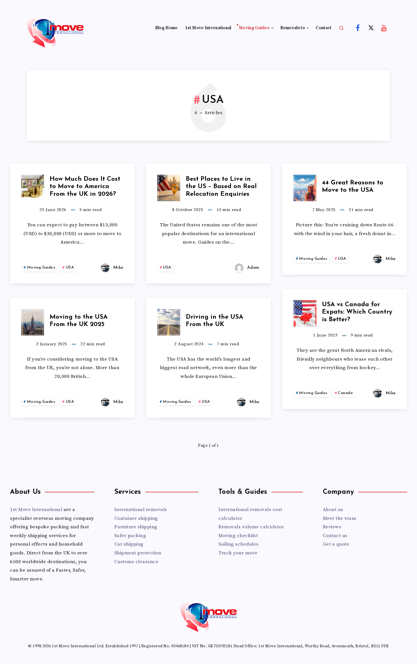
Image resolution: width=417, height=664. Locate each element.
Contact (323, 28)
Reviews (332, 527)
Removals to (292, 28)
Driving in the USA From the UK (214, 321)
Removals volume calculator (251, 527)
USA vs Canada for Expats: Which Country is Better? (357, 312)
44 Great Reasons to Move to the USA (352, 186)
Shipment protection (137, 553)
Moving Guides (254, 28)
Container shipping (136, 518)
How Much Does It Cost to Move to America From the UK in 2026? (85, 186)
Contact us (335, 536)
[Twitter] (371, 27)
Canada (345, 393)
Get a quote (336, 544)
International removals (140, 509)
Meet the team (339, 518)
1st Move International (208, 28)
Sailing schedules (238, 544)
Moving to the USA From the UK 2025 (79, 321)
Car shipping (129, 544)
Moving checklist (238, 536)
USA (70, 267)
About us (333, 509)
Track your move (238, 553)
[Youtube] (384, 27)
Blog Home (166, 28)
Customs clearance (136, 562)
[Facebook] (357, 27)
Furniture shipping (135, 527)
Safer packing (130, 536)
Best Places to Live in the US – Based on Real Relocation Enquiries (221, 186)
